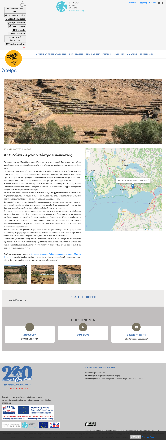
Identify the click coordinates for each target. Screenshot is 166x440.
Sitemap (152, 2)
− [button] (88, 154)
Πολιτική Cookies (149, 437)
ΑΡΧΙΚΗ (40, 54)
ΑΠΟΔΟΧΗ (135, 437)
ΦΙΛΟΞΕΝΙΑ (119, 54)
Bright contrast (17, 22)
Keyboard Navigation (15, 38)
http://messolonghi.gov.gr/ (136, 339)
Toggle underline (16, 44)
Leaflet (141, 230)
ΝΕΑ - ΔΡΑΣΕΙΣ (76, 54)
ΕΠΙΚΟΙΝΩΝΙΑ (146, 54)
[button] (15, 4)
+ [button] (88, 151)
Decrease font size (16, 10)
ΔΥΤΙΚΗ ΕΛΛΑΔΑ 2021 (55, 54)
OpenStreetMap (149, 230)
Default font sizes (16, 19)
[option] (83, 111)
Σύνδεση (132, 2)
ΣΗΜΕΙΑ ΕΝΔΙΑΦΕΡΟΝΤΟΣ (98, 54)
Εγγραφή (143, 2)
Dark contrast (18, 26)
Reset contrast (17, 33)
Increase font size (16, 15)
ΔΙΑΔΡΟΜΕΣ (133, 54)
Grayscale (20, 30)
